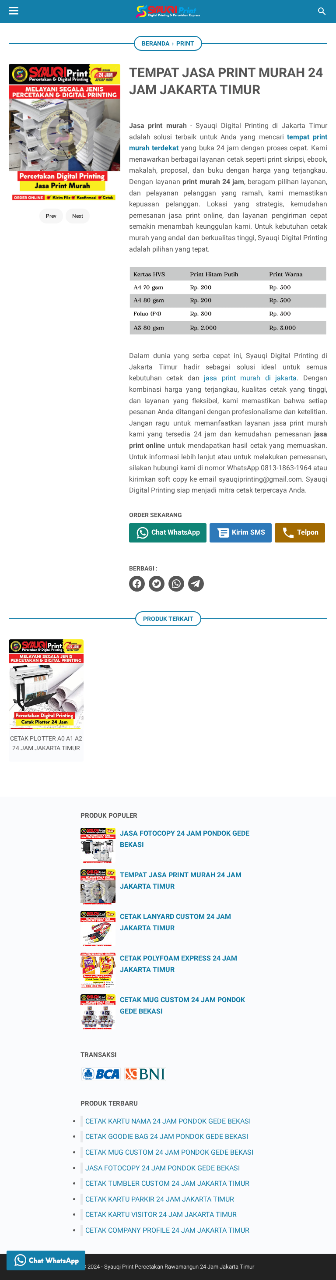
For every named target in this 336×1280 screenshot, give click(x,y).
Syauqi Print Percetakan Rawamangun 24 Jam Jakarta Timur (179, 1266)
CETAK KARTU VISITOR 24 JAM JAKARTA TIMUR (161, 1214)
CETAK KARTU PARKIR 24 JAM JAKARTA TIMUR (159, 1199)
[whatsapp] (176, 584)
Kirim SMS (247, 532)
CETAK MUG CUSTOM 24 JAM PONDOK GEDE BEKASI (169, 1152)
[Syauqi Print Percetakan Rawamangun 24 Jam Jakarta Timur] (168, 11)
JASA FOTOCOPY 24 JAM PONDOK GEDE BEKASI (162, 1168)
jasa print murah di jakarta (250, 378)
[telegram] (196, 584)
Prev (51, 216)
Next (77, 216)
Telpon (306, 532)
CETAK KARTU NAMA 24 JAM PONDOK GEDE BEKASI (168, 1121)
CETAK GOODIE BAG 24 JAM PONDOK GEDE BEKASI (166, 1136)
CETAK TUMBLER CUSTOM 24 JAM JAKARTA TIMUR (167, 1183)
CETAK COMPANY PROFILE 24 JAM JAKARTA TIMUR (167, 1230)
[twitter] (156, 584)
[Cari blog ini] (322, 11)
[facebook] (137, 584)
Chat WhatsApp (175, 532)
